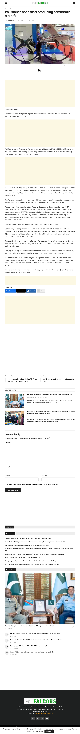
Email (7, 476)
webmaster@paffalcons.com (44, 713)
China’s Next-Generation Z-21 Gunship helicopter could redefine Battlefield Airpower (37, 640)
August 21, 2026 (40, 397)
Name (7, 467)
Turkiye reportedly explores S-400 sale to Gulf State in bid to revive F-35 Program (31, 561)
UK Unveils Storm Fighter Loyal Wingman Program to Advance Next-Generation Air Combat (34, 554)
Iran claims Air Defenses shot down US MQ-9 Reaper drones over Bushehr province (32, 564)
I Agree (49, 731)
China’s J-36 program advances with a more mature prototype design (27, 545)
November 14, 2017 (22, 20)
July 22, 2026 (39, 416)
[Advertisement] (40, 93)
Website (44, 476)
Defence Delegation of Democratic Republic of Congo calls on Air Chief (50, 394)
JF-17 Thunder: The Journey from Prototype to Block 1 (22, 557)
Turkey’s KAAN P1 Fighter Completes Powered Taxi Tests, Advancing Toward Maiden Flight (35, 542)
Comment (9, 442)
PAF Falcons (9, 20)
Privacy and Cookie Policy (35, 731)
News (11, 9)
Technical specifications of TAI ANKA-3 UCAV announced (28, 646)
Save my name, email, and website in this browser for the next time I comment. (33, 484)
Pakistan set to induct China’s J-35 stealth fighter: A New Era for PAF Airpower (35, 634)
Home (6, 9)
